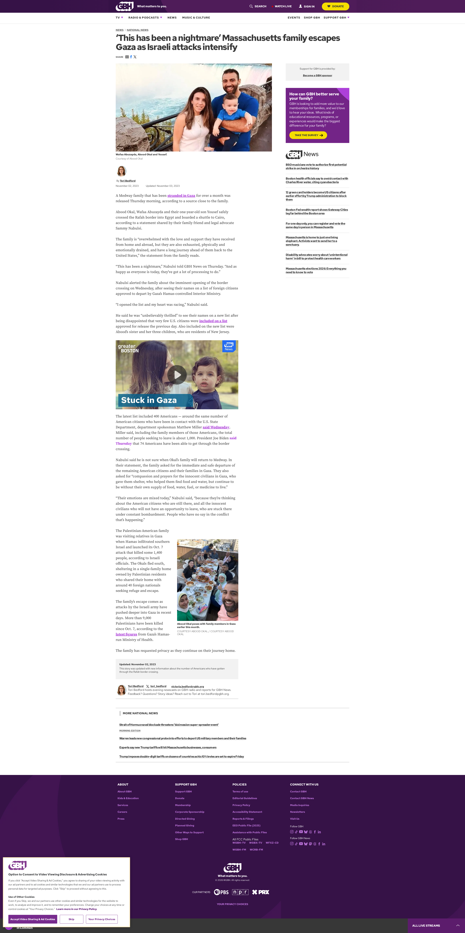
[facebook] (314, 831)
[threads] (310, 831)
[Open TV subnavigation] (122, 17)
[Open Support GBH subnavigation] (348, 17)
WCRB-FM (256, 849)
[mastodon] (310, 843)
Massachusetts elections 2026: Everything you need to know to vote (316, 270)
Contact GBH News (302, 798)
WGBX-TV (255, 842)
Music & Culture (196, 17)
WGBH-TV (239, 842)
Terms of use (240, 791)
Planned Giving (184, 825)
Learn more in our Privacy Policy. (76, 909)
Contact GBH (298, 791)
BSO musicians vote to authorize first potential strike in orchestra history (316, 166)
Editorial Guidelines (244, 798)
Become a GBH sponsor (317, 75)
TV (118, 17)
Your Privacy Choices (232, 904)
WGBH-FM (239, 849)
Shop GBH (312, 17)
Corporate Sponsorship (189, 811)
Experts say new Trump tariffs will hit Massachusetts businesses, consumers (167, 747)
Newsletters (297, 811)
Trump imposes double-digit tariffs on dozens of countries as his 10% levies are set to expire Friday (181, 756)
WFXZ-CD (272, 842)
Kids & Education (128, 798)
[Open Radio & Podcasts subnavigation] (161, 17)
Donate (338, 6)
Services (123, 805)
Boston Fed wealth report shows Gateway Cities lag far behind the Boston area (317, 211)
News (172, 17)
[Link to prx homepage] (260, 892)
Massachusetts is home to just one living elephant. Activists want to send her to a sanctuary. (312, 241)
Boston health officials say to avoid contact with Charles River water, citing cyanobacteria (317, 180)
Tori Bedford (128, 180)
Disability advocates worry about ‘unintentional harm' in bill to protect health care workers (316, 256)
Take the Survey (306, 135)
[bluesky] (306, 831)
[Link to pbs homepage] (221, 892)
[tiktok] (296, 831)
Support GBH (335, 17)
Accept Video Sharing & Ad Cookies (32, 919)
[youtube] (301, 831)
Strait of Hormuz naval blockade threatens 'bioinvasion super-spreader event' (169, 725)
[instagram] (292, 831)
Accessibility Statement (247, 811)
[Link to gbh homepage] (125, 6)
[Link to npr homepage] (240, 892)
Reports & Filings (243, 818)
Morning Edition (129, 730)
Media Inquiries (299, 805)
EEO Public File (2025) (246, 825)
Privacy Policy (241, 805)
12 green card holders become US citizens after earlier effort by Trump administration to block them (316, 195)
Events (294, 17)
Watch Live (283, 6)
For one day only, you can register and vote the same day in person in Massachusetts (315, 225)
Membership (183, 805)
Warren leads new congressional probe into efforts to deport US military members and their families (182, 738)
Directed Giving (185, 818)
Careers (122, 811)
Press (121, 818)
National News (137, 30)
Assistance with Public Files (249, 832)
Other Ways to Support (189, 832)
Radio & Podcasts (143, 17)
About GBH (125, 791)
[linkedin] (319, 831)
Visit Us (294, 818)
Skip (71, 919)
